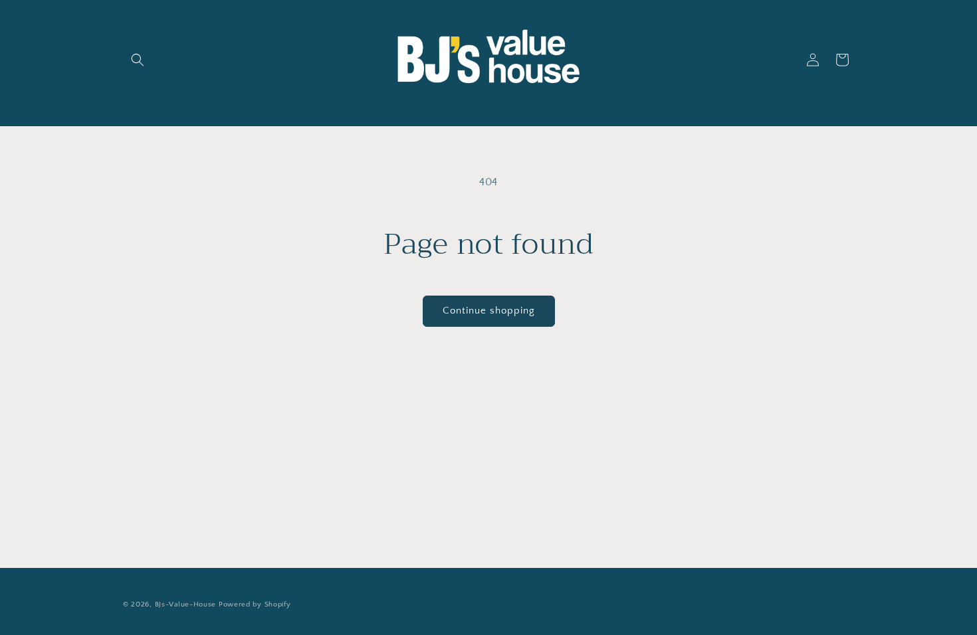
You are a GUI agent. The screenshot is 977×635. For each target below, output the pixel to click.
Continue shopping (489, 310)
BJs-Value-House (186, 604)
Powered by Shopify (255, 604)
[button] (137, 59)
